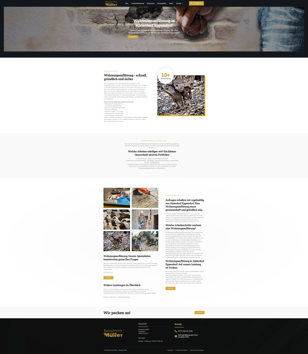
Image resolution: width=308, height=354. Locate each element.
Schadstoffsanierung (137, 3)
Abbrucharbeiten (114, 289)
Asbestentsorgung (142, 289)
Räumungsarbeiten (121, 293)
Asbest (135, 289)
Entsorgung (142, 291)
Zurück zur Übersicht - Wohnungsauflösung (116, 297)
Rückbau (130, 293)
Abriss (171, 3)
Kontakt (178, 3)
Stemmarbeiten (151, 293)
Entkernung (150, 3)
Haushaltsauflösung (109, 293)
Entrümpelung (161, 3)
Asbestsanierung (108, 291)
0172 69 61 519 (108, 272)
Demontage (117, 291)
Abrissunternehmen (126, 289)
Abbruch (106, 289)
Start (126, 3)
